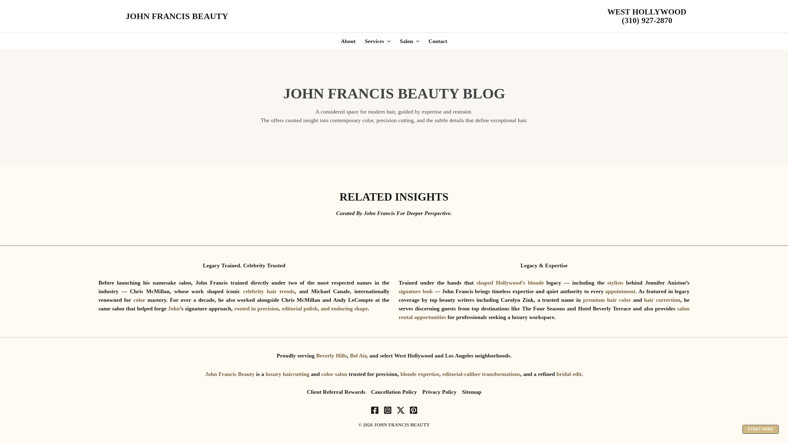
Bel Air (358, 356)
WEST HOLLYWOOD (646, 11)
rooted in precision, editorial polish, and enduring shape (301, 308)
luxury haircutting (287, 374)
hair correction (662, 300)
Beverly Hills (331, 356)
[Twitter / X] (400, 410)
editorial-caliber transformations (481, 374)
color (140, 300)
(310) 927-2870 (647, 20)
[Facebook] (375, 410)
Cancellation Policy (394, 392)
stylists (616, 283)
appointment (620, 291)
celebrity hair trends (269, 291)
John (174, 308)
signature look (416, 291)
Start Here (761, 429)
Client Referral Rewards (336, 392)
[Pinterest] (413, 410)
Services (374, 41)
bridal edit (569, 374)
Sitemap (471, 392)
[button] (387, 41)
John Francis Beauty (230, 374)
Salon (406, 41)
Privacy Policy (439, 392)
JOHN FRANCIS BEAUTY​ (177, 16)
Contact (437, 41)
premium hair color (607, 300)
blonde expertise (419, 374)
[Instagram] (388, 410)
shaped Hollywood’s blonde (510, 283)
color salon (334, 374)
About (348, 41)
